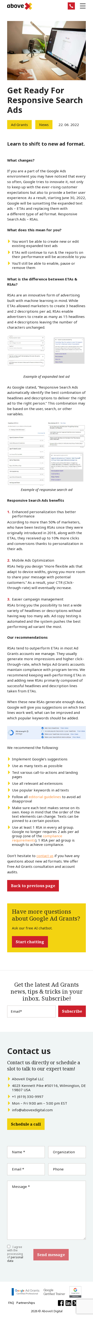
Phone (58, 1169)
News (44, 124)
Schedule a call (26, 1124)
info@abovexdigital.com (32, 1109)
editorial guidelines (45, 796)
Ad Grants (19, 124)
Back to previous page (33, 885)
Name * (18, 1151)
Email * (18, 1169)
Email (16, 1011)
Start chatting (30, 941)
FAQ (11, 1303)
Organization (64, 1151)
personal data (15, 1259)
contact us (44, 855)
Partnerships (25, 1303)
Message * (21, 1186)
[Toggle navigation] (83, 6)
